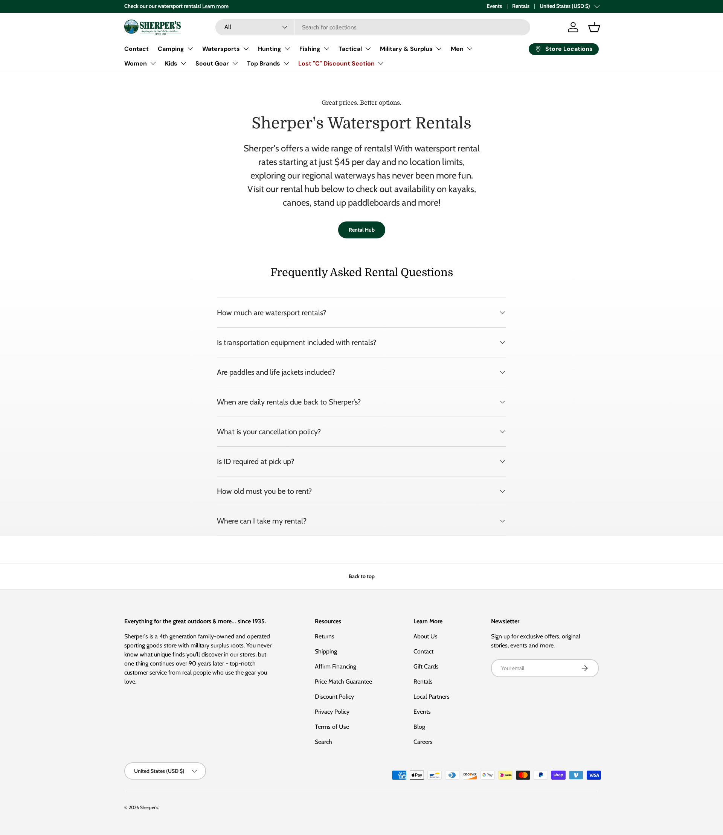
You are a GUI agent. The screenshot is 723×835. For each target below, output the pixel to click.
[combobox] (372, 27)
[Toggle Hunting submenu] (287, 48)
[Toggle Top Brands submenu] (286, 63)
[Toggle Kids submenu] (183, 63)
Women (135, 63)
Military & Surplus (406, 49)
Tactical (350, 49)
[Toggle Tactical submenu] (367, 48)
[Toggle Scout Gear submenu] (234, 63)
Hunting (269, 49)
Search (323, 741)
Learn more (215, 6)
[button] (594, 27)
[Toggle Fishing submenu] (326, 48)
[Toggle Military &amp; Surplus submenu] (438, 48)
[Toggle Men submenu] (469, 48)
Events (494, 6)
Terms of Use (332, 726)
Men (457, 49)
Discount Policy (334, 696)
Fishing (309, 49)
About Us (425, 636)
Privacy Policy (332, 711)
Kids (171, 63)
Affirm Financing (335, 666)
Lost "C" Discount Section (336, 63)
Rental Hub (362, 229)
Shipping (326, 651)
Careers (423, 741)
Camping (171, 49)
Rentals (520, 6)
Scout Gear (212, 63)
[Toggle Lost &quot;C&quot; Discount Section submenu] (380, 63)
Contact (136, 49)
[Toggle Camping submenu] (190, 48)
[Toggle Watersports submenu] (245, 48)
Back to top (362, 576)
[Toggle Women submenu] (152, 63)
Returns (324, 636)
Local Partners (431, 696)
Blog (419, 726)
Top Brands (263, 63)
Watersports (221, 49)
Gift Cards (426, 666)
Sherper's (149, 807)
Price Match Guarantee (343, 681)
